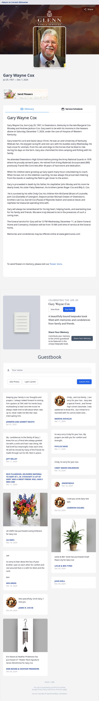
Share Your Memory (82, 338)
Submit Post (84, 381)
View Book (55, 309)
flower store (56, 264)
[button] (25, 509)
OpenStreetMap (52, 694)
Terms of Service (57, 689)
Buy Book (69, 309)
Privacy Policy (42, 689)
